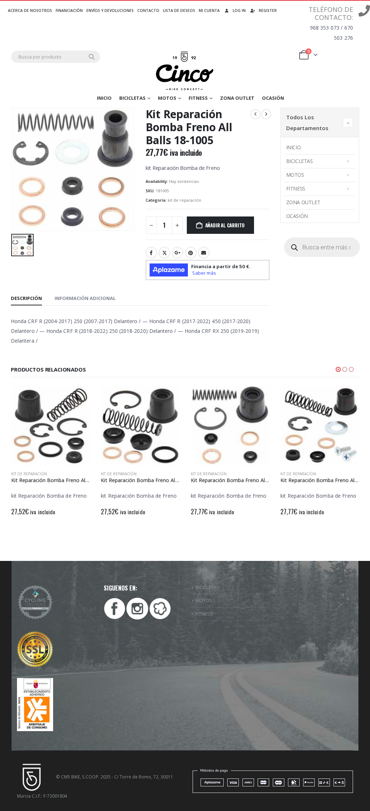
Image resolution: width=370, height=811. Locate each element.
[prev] (255, 114)
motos (167, 98)
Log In (239, 10)
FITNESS (204, 613)
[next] (266, 114)
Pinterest (191, 252)
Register (268, 10)
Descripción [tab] (26, 298)
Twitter (164, 252)
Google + (177, 252)
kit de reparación (184, 200)
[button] (338, 369)
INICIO (104, 98)
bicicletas (132, 98)
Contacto (148, 10)
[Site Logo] (185, 71)
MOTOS (203, 600)
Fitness (198, 98)
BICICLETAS (207, 587)
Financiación (69, 10)
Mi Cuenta (209, 10)
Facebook (151, 252)
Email (204, 252)
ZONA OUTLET (237, 98)
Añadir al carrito (225, 225)
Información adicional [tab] (85, 298)
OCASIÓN (273, 98)
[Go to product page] (50, 425)
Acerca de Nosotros (30, 10)
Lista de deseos (179, 10)
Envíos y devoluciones (110, 10)
